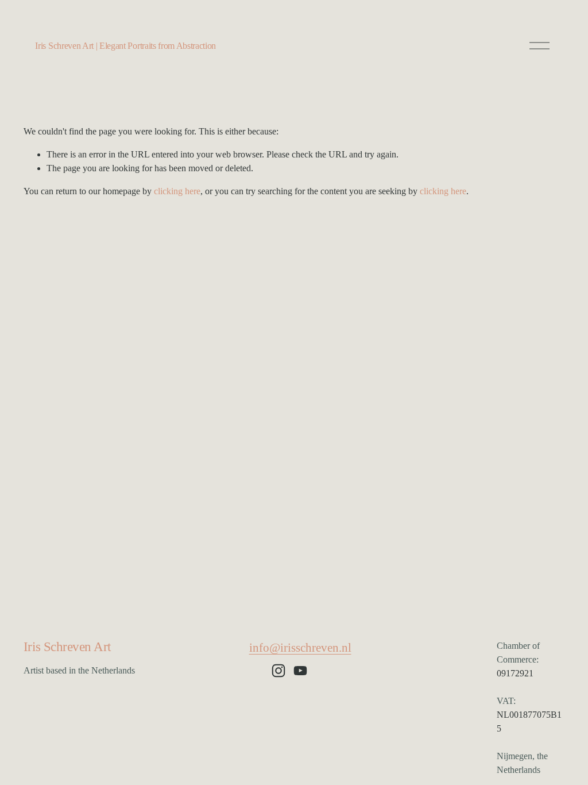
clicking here (177, 191)
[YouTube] (300, 671)
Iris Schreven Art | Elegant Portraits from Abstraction (125, 46)
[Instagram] (278, 671)
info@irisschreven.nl (300, 648)
